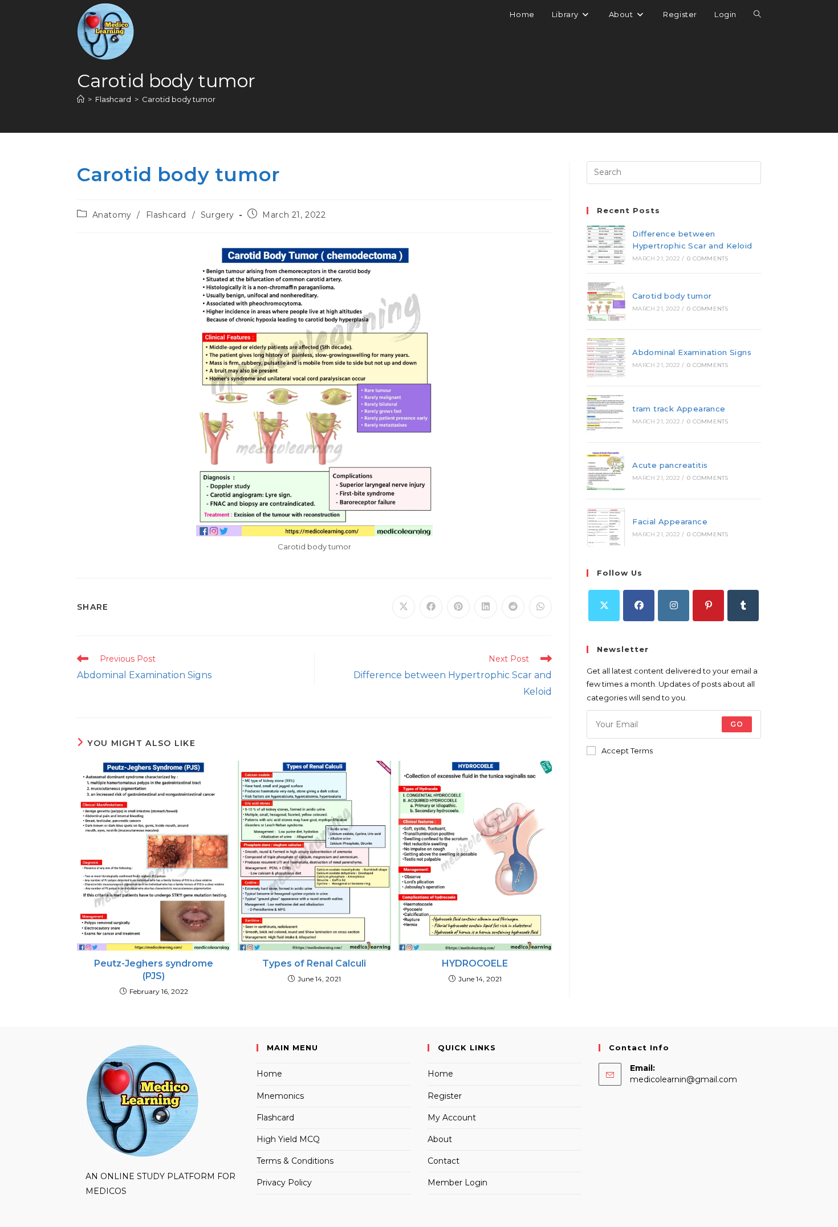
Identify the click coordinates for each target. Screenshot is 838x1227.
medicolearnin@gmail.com (683, 1079)
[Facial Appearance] (606, 527)
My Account (452, 1117)
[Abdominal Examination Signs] (606, 358)
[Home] (80, 99)
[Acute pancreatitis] (606, 470)
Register (445, 1096)
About (440, 1139)
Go (736, 724)
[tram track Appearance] (606, 414)
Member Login (457, 1182)
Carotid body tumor (178, 99)
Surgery (217, 215)
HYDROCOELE (475, 963)
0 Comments (707, 258)
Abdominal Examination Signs (691, 352)
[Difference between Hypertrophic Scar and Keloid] (606, 245)
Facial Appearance (669, 521)
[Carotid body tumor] (606, 301)
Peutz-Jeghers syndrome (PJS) (153, 969)
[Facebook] (638, 605)
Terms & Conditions (295, 1161)
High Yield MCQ (288, 1139)
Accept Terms (627, 750)
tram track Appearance (678, 408)
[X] (604, 605)
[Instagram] (673, 605)
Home (269, 1074)
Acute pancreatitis (669, 465)
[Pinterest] (708, 605)
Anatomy (112, 215)
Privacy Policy (284, 1182)
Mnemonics (280, 1096)
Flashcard (166, 215)
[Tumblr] (743, 605)
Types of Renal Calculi (314, 963)
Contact (443, 1161)
